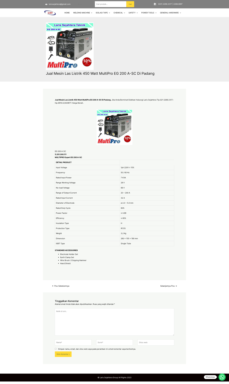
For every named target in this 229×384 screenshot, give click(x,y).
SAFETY (132, 13)
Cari (130, 4)
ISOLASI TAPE (102, 13)
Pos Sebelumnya (60, 286)
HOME (67, 13)
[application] (91, 13)
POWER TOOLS (147, 13)
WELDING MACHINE (81, 13)
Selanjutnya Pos (168, 286)
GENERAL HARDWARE (169, 13)
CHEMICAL (118, 13)
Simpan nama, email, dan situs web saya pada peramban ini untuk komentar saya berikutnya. (97, 349)
